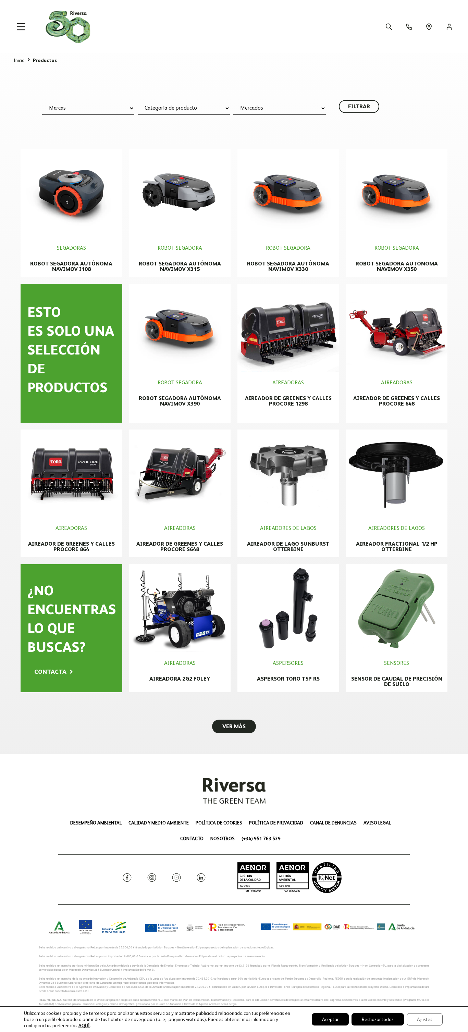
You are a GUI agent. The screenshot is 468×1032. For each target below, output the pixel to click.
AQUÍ (84, 1025)
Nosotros (222, 838)
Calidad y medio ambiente (158, 822)
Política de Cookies (219, 822)
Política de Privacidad (276, 822)
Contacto (192, 838)
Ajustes (424, 1019)
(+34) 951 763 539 (261, 838)
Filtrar (359, 106)
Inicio (19, 60)
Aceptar (330, 1019)
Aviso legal (377, 822)
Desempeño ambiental (96, 822)
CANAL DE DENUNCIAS (333, 822)
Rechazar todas (378, 1019)
